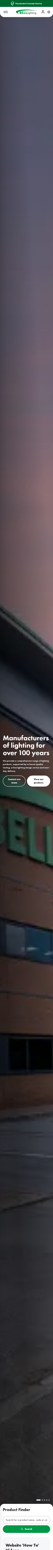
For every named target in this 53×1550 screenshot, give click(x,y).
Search (28, 1529)
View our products (38, 781)
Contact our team (14, 781)
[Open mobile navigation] (5, 12)
